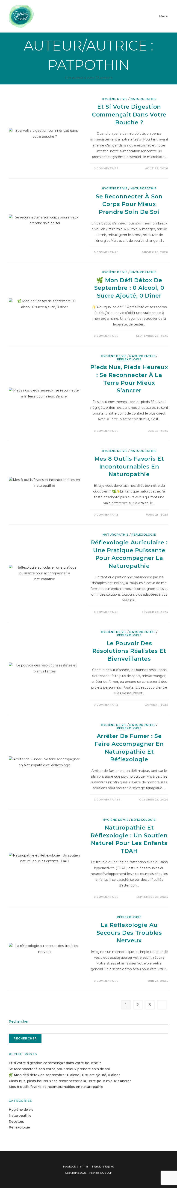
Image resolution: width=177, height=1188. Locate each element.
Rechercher (19, 1021)
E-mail (84, 1166)
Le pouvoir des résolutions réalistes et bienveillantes (129, 651)
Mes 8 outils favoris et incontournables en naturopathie (129, 466)
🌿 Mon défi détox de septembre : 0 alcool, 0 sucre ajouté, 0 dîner (129, 288)
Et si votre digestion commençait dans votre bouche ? (129, 114)
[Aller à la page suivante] (161, 1004)
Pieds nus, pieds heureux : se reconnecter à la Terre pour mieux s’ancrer (70, 1081)
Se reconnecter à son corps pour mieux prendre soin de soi (129, 204)
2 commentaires (107, 799)
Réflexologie (129, 359)
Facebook (69, 1166)
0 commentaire (106, 168)
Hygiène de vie (114, 99)
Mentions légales (103, 1166)
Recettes (16, 1121)
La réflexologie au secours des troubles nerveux (129, 933)
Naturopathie (143, 99)
